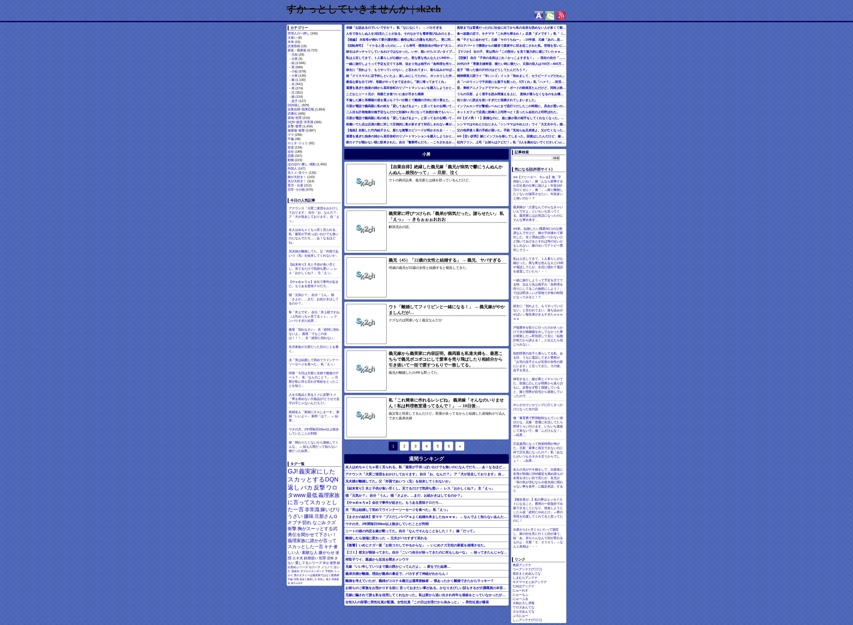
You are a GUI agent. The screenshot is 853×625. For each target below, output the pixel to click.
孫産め (295, 571)
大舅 (294, 58)
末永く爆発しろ (308, 579)
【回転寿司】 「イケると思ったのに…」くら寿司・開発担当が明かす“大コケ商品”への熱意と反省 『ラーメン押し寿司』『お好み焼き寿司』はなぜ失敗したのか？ (400, 45)
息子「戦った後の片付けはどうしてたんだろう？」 (492, 70)
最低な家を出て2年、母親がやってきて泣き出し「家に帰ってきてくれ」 (396, 82)
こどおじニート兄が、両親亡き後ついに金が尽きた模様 (385, 94)
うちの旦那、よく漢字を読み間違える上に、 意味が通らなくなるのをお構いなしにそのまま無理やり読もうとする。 (511, 94)
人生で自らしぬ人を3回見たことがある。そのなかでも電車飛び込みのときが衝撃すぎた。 (400, 33)
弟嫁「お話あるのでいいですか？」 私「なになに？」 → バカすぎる (394, 27)
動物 (291, 160)
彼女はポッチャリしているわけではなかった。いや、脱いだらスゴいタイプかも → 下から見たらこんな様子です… (400, 51)
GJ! (293, 471)
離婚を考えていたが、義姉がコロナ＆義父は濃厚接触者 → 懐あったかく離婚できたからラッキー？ (419, 581)
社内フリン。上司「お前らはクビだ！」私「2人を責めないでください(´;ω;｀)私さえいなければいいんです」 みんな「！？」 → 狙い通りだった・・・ (511, 142)
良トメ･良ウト (298, 172)
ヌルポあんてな (523, 611)
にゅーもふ (520, 594)
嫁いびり (330, 509)
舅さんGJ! (296, 583)
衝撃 (292, 528)
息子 (294, 101)
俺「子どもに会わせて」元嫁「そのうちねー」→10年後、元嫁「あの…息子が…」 (511, 39)
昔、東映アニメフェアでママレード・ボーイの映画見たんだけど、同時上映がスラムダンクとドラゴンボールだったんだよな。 (511, 88)
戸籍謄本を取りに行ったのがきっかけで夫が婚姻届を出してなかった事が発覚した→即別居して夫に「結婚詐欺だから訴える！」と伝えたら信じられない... (538, 336)
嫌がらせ (327, 552)
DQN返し (294, 105)
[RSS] (560, 15)
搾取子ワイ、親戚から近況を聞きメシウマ (377, 559)
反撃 (319, 487)
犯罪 (322, 558)
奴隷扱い (311, 558)
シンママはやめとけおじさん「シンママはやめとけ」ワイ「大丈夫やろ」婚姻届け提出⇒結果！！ (511, 124)
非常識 (312, 509)
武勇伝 (292, 113)
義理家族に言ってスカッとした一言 (314, 502)
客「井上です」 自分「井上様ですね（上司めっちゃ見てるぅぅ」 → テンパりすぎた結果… (314, 316)
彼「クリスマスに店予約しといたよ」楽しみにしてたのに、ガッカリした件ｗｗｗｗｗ (400, 76)
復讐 (333, 563)
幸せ (326, 563)
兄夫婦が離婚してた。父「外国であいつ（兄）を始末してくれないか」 (314, 253)
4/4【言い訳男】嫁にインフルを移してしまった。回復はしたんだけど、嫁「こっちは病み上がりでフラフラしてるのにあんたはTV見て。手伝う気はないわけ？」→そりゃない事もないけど (511, 136)
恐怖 (330, 558)
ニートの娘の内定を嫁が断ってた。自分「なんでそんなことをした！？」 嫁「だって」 (410, 531)
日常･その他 (296, 189)
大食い (292, 37)
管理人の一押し (298, 33)
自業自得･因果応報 (301, 109)
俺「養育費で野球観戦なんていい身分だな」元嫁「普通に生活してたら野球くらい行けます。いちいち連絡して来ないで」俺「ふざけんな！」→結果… (538, 426)
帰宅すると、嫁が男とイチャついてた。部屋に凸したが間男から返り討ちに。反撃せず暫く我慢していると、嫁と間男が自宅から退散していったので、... (538, 387)
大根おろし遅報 (523, 603)
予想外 (329, 571)
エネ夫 (297, 558)
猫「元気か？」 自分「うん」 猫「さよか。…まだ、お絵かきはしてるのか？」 (314, 299)
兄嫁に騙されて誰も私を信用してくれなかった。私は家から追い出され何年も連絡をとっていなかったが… (425, 595)
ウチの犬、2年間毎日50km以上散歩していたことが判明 (314, 431)
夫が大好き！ (297, 181)
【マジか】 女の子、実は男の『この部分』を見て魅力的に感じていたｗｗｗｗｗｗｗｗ (511, 51)
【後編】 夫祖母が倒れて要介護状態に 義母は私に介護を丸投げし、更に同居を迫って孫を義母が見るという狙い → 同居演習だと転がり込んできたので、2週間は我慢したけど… (400, 39)
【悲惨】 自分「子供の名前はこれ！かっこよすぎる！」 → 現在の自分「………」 (511, 58)
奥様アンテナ (522, 565)
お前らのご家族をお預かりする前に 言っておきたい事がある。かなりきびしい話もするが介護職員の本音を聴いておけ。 (427, 588)
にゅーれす (520, 590)
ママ (291, 134)
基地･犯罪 (295, 118)
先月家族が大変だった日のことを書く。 (314, 349)
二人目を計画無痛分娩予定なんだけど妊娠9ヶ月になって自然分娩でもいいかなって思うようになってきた (400, 112)
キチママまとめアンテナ (530, 582)
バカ (307, 487)
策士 (328, 579)
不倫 (291, 139)
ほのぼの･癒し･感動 (302, 164)
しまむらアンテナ (525, 577)
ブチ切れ (302, 522)
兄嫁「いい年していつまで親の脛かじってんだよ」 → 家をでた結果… (397, 566)
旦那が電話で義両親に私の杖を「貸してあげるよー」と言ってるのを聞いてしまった (400, 106)
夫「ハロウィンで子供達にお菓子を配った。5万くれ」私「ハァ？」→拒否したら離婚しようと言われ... (511, 82)
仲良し (321, 579)
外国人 (292, 168)
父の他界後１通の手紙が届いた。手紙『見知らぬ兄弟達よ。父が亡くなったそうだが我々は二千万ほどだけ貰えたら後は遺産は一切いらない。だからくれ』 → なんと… (511, 130)
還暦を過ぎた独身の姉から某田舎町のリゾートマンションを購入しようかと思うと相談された (400, 88)
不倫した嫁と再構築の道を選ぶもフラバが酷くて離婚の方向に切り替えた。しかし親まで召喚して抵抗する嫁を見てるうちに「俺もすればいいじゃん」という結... (400, 100)
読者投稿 (294, 46)
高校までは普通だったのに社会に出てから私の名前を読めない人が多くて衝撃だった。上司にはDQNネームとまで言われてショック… (511, 27)
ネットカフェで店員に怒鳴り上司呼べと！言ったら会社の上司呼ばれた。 (508, 112)
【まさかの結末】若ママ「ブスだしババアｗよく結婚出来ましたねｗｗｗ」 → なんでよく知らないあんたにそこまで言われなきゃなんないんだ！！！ (427, 517)
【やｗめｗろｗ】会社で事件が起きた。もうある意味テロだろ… (314, 284)
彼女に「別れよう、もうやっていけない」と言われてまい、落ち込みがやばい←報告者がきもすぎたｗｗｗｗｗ (400, 70)
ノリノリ (327, 567)
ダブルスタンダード (312, 571)
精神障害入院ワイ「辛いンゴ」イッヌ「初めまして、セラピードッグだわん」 (511, 76)
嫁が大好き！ (297, 177)
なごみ (319, 522)
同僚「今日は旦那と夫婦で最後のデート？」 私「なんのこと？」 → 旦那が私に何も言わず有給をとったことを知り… (314, 379)
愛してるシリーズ (308, 563)
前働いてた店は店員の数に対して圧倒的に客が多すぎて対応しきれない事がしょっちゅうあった (400, 124)
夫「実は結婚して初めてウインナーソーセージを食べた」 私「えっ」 (314, 362)
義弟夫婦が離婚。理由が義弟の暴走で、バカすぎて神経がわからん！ (397, 573)
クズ (331, 522)
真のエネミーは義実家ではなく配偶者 (316, 575)
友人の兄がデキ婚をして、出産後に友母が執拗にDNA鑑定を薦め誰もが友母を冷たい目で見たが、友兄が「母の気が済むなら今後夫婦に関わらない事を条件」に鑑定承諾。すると (538, 480)
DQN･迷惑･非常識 (300, 122)
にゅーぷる (520, 599)
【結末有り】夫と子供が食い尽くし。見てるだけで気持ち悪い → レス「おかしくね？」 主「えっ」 (313, 269)
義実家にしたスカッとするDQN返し (313, 479)
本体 (291, 42)
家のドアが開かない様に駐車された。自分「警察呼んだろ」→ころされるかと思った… (400, 142)
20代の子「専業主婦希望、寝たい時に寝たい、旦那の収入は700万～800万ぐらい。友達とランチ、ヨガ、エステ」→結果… (511, 64)
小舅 (294, 75)
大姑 (294, 54)
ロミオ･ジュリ (298, 143)
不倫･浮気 (293, 579)
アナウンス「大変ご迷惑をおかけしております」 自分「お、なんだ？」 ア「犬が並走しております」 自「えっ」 (314, 214)
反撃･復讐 (295, 126)
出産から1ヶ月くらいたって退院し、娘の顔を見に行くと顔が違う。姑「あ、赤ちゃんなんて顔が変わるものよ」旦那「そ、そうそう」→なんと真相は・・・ (538, 538)
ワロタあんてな (523, 607)
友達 (291, 147)
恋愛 (291, 156)
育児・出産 (295, 185)
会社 (291, 151)
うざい (295, 516)
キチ (328, 546)
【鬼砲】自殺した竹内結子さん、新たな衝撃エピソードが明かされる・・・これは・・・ (400, 130)
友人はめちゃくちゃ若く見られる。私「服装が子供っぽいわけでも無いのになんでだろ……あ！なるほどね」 (314, 236)
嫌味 (309, 516)
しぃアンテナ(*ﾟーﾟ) (527, 620)
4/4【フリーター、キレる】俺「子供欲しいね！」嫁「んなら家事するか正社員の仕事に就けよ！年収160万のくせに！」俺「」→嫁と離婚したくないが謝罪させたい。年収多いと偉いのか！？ (538, 187)
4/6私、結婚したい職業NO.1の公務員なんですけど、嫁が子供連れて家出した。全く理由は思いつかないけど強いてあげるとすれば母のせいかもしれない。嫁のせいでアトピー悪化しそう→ (538, 239)
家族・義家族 (297, 50)
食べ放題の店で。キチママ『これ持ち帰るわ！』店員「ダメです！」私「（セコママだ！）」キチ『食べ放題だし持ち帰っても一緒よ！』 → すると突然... (511, 33)
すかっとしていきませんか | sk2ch (364, 8)
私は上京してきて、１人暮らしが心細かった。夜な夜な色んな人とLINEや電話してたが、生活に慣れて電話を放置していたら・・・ (400, 58)
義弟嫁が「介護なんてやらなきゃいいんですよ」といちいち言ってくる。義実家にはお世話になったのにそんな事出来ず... (538, 213)
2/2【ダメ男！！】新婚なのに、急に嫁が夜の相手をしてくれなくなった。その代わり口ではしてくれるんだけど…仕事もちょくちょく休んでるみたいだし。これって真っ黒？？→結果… (511, 118)
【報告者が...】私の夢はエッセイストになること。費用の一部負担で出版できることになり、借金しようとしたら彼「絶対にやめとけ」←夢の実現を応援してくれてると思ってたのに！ (538, 510)
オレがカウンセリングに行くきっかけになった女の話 (538, 407)
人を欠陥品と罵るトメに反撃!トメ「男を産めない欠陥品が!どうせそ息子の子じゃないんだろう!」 (314, 399)
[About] (538, 15)
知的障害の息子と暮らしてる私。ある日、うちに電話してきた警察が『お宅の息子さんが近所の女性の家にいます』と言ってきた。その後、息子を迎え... (538, 361)
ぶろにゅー (520, 615)
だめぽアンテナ (523, 586)
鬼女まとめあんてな (527, 573)
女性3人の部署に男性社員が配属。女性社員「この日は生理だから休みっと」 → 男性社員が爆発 (417, 602)
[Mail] (549, 15)
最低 (311, 495)
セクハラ (314, 567)
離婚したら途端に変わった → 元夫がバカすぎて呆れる (386, 538)
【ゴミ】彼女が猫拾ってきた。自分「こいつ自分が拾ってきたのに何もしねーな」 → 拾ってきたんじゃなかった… (427, 552)
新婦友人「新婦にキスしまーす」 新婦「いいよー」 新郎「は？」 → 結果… (314, 416)
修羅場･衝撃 (296, 130)
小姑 (294, 71)
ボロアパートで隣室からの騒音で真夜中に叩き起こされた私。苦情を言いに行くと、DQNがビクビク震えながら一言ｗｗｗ (511, 45)
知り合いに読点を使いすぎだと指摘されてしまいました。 (497, 100)
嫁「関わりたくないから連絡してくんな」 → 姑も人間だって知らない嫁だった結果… (314, 447)
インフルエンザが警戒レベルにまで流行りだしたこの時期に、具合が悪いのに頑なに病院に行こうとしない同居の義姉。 (511, 106)
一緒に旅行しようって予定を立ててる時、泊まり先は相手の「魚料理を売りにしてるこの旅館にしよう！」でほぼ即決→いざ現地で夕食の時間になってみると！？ (400, 64)
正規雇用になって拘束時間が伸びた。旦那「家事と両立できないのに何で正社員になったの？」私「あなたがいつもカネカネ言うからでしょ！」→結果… (538, 452)
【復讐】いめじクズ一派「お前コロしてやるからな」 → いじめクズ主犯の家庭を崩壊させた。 (416, 545)
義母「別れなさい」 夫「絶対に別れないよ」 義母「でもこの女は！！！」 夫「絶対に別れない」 (314, 334)
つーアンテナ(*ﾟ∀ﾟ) (527, 569)
